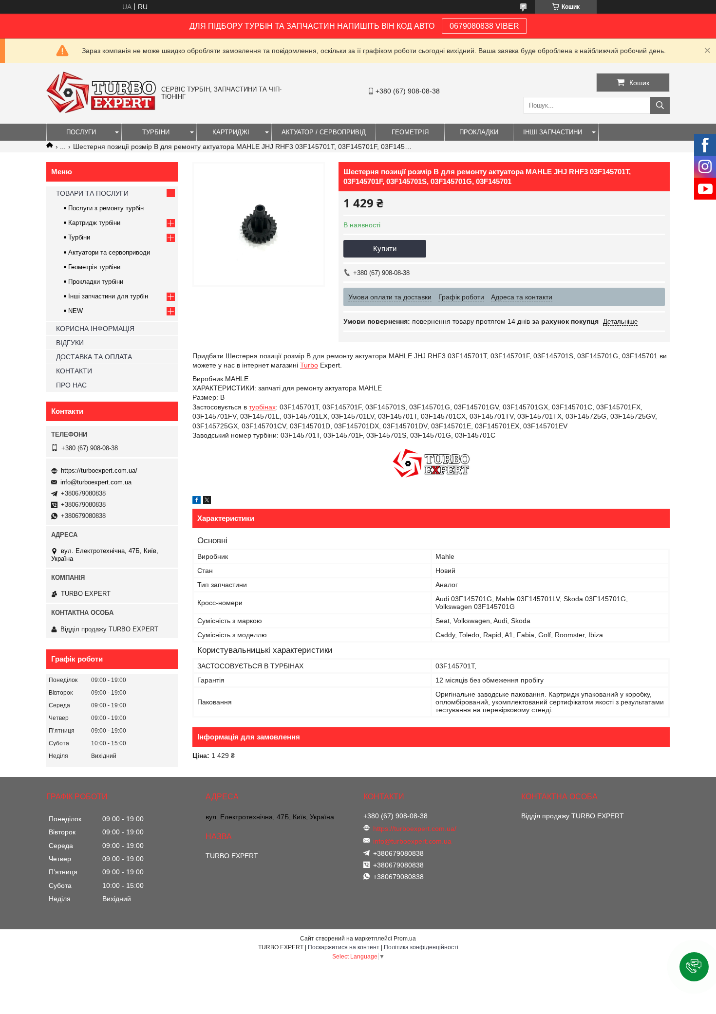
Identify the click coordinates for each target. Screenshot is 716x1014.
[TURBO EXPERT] (101, 111)
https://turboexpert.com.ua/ (99, 470)
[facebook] (196, 501)
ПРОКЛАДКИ (478, 132)
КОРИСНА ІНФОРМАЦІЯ (95, 328)
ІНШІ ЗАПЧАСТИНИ (552, 132)
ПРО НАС (71, 385)
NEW (75, 310)
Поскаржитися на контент (343, 947)
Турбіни (79, 237)
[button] (694, 966)
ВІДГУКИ (70, 343)
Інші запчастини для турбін (108, 296)
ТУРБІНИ (156, 132)
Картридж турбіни (94, 222)
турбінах (262, 407)
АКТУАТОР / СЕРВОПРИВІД (324, 132)
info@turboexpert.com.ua (96, 482)
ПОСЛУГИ (81, 132)
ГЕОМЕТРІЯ (410, 132)
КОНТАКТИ (74, 371)
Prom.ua (405, 938)
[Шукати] (660, 105)
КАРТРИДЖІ (230, 132)
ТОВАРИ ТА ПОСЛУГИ (92, 193)
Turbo (309, 365)
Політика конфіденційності (421, 947)
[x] (207, 501)
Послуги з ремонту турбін (106, 208)
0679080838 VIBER (484, 26)
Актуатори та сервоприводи (109, 252)
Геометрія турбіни (94, 267)
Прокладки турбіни (95, 281)
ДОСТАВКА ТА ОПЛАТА (94, 357)
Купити (384, 248)
